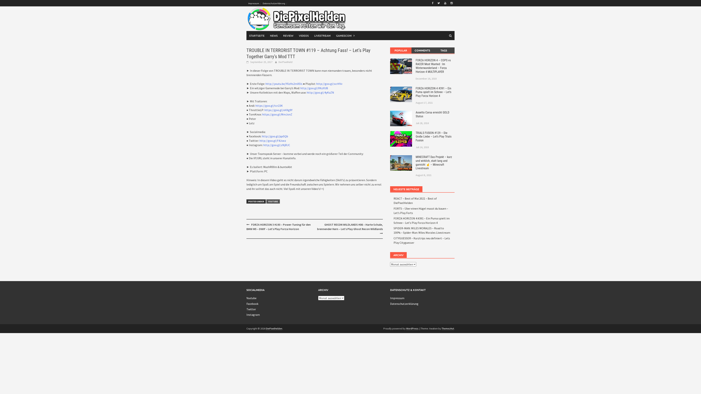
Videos (304, 35)
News (274, 35)
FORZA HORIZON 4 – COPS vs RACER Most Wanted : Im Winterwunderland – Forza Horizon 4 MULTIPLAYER (433, 66)
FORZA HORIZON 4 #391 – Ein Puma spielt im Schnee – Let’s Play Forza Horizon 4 (433, 92)
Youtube (273, 201)
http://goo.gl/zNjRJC (276, 145)
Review (288, 35)
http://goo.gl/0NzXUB (314, 88)
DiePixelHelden (274, 328)
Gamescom (344, 35)
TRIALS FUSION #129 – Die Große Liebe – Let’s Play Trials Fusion (433, 136)
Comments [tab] (422, 50)
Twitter (251, 309)
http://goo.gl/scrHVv (329, 84)
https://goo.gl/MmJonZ (277, 114)
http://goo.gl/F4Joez (272, 140)
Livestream (322, 35)
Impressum (253, 3)
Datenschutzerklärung (274, 3)
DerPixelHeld (285, 62)
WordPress (412, 328)
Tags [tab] (443, 50)
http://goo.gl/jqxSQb (275, 136)
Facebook (252, 304)
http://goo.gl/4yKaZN (320, 92)
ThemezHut (448, 328)
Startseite (257, 35)
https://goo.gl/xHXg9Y (278, 110)
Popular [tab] (400, 50)
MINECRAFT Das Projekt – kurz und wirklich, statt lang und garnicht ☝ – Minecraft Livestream (434, 162)
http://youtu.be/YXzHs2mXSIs (283, 84)
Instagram (253, 314)
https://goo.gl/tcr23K (269, 105)
